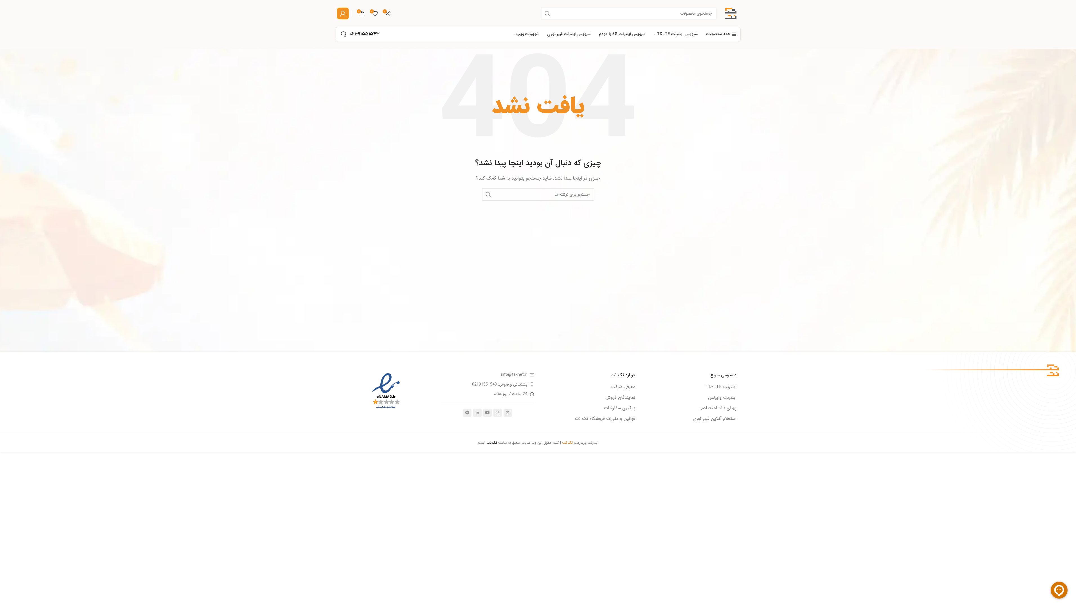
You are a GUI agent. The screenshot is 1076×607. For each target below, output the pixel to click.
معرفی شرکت (623, 387)
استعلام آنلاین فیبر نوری (714, 419)
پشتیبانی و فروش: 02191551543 (499, 384)
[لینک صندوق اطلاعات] (359, 34)
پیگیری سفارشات (619, 408)
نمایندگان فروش (620, 398)
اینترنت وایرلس (722, 398)
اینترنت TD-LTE (721, 387)
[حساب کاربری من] (343, 13)
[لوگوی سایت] (730, 13)
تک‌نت (492, 443)
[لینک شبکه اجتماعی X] (508, 413)
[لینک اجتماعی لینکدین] (477, 413)
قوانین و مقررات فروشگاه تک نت (605, 419)
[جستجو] (547, 13)
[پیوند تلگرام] (467, 413)
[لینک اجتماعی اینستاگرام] (497, 413)
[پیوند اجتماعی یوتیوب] (487, 413)
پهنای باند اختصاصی (717, 408)
